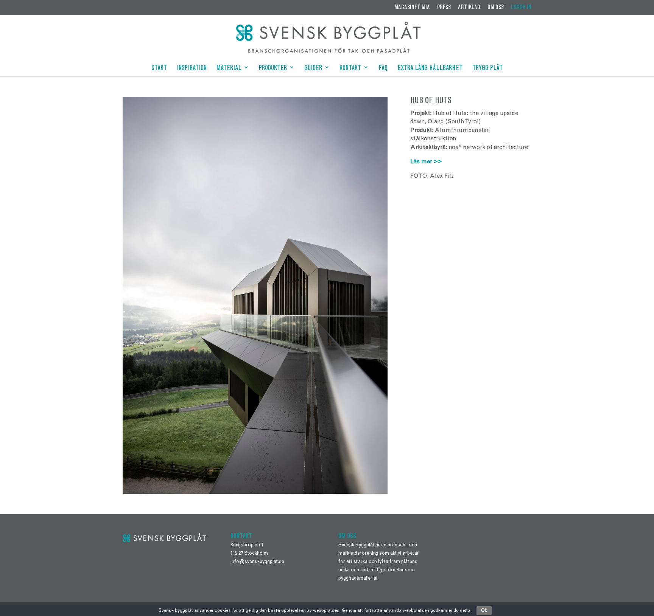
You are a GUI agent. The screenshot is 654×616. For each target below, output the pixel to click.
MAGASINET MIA (412, 8)
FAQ (383, 69)
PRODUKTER (273, 69)
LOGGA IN (521, 8)
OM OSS (495, 8)
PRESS (444, 8)
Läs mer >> (426, 162)
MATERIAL (228, 69)
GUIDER (313, 69)
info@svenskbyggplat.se (257, 562)
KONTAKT (350, 69)
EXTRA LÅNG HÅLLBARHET (429, 69)
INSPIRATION (192, 69)
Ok (484, 610)
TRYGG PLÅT (487, 69)
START (159, 69)
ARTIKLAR (469, 8)
